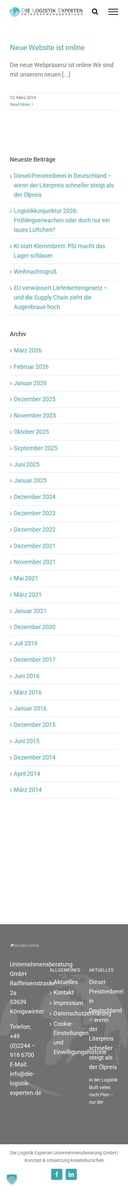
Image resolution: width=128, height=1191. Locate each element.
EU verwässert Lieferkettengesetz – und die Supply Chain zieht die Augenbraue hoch (61, 297)
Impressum (64, 1002)
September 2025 (35, 448)
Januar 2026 (30, 383)
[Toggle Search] (95, 11)
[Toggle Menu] (113, 12)
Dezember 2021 (34, 545)
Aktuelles (64, 981)
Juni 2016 (26, 675)
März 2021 (28, 594)
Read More (20, 104)
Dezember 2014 (34, 757)
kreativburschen (87, 1160)
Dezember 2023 (34, 513)
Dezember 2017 (34, 659)
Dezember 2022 (34, 529)
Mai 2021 (26, 578)
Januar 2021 (30, 610)
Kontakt (63, 992)
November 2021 (35, 561)
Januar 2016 (30, 708)
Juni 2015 (26, 741)
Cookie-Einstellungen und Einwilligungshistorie (64, 1037)
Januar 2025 (30, 480)
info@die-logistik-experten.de (25, 1083)
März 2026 (28, 350)
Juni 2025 (26, 464)
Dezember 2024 (34, 496)
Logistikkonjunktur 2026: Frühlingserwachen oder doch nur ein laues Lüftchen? (62, 220)
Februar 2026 (31, 366)
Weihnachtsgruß (35, 271)
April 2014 (27, 773)
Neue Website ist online (47, 47)
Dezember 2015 (34, 724)
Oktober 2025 (31, 431)
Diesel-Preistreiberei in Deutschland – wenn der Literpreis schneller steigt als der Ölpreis (64, 185)
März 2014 (28, 789)
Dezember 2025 (34, 399)
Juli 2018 (25, 643)
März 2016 (28, 692)
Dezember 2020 (34, 626)
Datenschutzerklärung (64, 1013)
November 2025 (35, 415)
